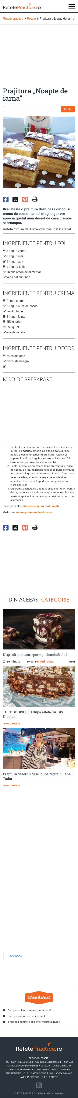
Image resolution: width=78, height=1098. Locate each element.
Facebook (15, 956)
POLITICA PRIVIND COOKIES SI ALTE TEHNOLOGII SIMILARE (33, 1062)
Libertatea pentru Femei (21, 1069)
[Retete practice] (22, 6)
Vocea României (64, 1073)
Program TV (43, 1069)
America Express (29, 1077)
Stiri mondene (13, 1073)
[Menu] (72, 6)
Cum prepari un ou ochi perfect (26, 1016)
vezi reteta (46, 661)
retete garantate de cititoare (34, 512)
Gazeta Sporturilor (42, 1073)
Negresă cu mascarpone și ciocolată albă (35, 654)
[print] (34, 527)
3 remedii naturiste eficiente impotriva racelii (34, 1021)
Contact (68, 1062)
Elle (25, 1073)
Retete (31, 18)
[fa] (34, 199)
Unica (55, 1069)
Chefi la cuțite (50, 1077)
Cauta (68, 109)
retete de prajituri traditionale (40, 505)
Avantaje (65, 1069)
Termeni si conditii (39, 1058)
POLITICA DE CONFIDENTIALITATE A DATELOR (28, 1065)
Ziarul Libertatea (61, 1065)
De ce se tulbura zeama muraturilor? (29, 1010)
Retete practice (13, 18)
